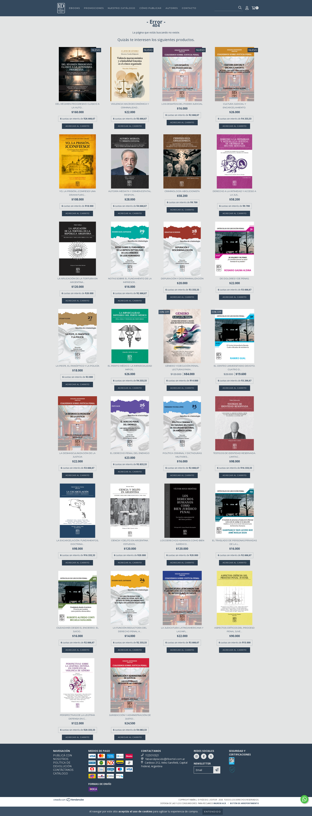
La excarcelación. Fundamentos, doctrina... (78, 542)
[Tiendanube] (69, 800)
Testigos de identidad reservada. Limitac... (234, 455)
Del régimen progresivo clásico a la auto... (77, 105)
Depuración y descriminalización (182, 278)
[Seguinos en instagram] (196, 756)
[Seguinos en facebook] (203, 756)
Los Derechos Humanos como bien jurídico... (182, 542)
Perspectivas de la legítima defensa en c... (77, 717)
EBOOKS (74, 8)
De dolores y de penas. (234, 278)
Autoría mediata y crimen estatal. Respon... (129, 193)
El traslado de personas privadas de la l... (234, 542)
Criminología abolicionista (182, 191)
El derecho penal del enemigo (130, 453)
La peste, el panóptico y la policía (77, 365)
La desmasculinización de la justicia (77, 455)
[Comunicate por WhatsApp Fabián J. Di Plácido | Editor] (304, 799)
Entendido (212, 811)
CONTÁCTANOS (63, 770)
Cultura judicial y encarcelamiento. (234, 105)
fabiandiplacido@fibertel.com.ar (165, 759)
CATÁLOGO (60, 773)
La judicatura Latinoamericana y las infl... (182, 629)
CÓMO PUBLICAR (150, 8)
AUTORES (172, 8)
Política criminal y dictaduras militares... (182, 455)
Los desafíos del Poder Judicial (182, 103)
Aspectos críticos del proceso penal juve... (234, 629)
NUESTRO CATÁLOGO (121, 8)
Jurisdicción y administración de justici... (130, 717)
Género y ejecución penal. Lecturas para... (182, 367)
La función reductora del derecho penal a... (130, 629)
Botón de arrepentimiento (244, 803)
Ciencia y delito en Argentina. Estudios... (130, 542)
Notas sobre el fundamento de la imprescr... (130, 280)
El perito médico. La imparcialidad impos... (130, 367)
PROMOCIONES (94, 8)
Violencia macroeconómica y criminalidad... (130, 105)
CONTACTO (189, 8)
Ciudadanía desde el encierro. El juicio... (77, 629)
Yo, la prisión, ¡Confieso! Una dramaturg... (77, 193)
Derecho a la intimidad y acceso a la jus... (234, 193)
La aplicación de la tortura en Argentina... (78, 280)
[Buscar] (240, 8)
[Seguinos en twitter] (211, 756)
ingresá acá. (219, 803)
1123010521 (152, 755)
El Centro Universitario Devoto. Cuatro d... (234, 367)
